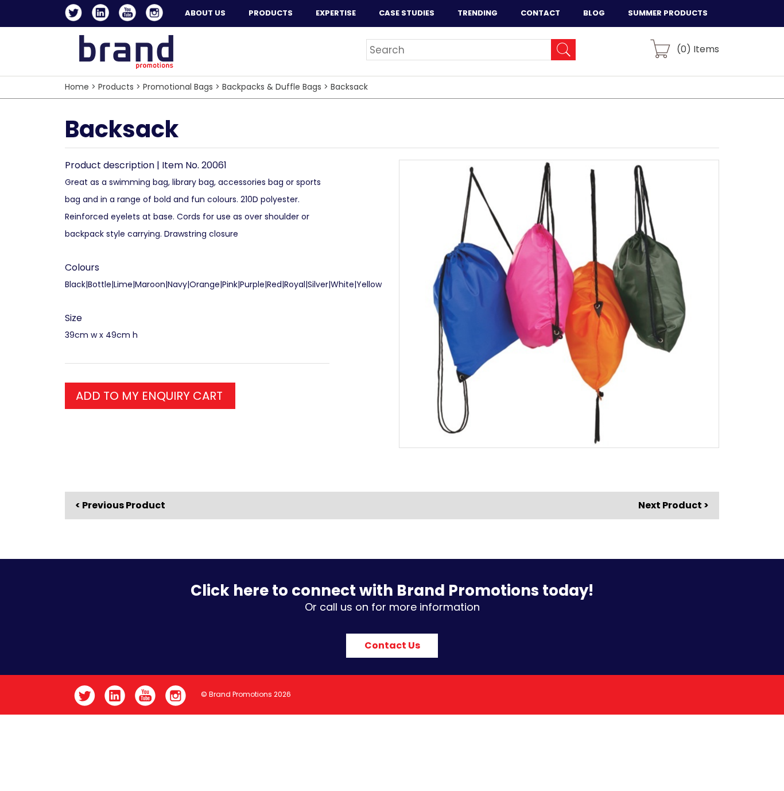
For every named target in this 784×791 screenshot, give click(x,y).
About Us (205, 12)
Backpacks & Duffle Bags (271, 86)
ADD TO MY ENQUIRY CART (149, 396)
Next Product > (673, 505)
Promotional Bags (178, 86)
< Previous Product (120, 505)
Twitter (75, 14)
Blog (594, 12)
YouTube (129, 14)
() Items (698, 49)
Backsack (349, 86)
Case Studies (406, 12)
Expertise (336, 12)
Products (271, 12)
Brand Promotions (126, 51)
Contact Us (392, 645)
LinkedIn (102, 14)
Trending (477, 12)
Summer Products (668, 12)
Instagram (156, 14)
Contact (540, 12)
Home (77, 86)
